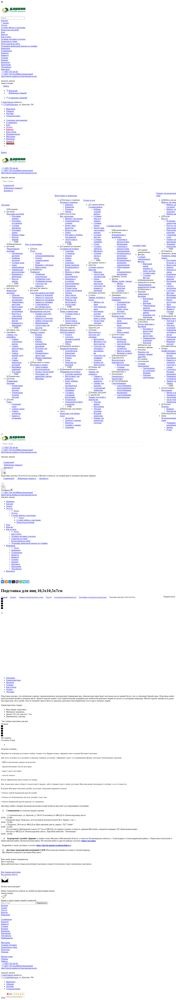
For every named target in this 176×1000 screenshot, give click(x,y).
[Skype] (24, 581)
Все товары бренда (9, 874)
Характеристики (13, 680)
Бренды (4, 912)
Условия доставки (9, 945)
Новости (5, 922)
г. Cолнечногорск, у (11, 104)
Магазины (5, 942)
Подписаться (42, 903)
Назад (16, 511)
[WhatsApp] (20, 581)
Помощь (4, 952)
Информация (6, 938)
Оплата (9, 689)
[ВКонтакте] (2, 581)
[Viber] (17, 581)
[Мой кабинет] (2, 459)
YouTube (10, 113)
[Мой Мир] (9, 581)
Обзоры (4, 959)
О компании (6, 919)
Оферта (4, 961)
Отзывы (9, 685)
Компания (15, 550)
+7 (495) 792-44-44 (10, 72)
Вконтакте (10, 109)
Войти (4, 152)
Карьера (4, 929)
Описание (10, 678)
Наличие (10, 682)
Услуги (14, 513)
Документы (6, 936)
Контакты (5, 931)
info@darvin (8, 102)
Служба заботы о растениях (28, 520)
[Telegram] (27, 581)
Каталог (4, 905)
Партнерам (6, 933)
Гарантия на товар (9, 947)
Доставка (10, 692)
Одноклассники (13, 116)
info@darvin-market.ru (19, 76)
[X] (13, 581)
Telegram (10, 111)
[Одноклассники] (6, 581)
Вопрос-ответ (7, 956)
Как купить (16, 534)
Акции (4, 908)
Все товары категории (11, 872)
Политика (5, 949)
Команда (5, 924)
